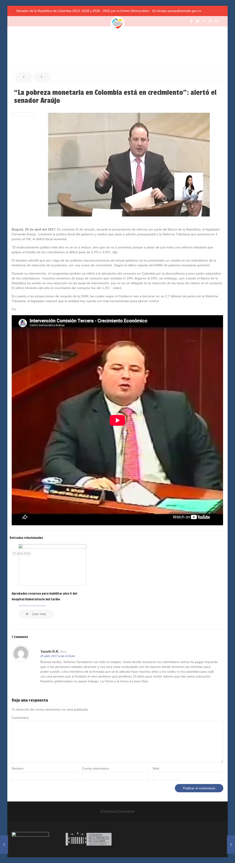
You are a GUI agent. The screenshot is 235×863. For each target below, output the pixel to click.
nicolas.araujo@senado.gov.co (179, 11)
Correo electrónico (95, 768)
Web (156, 768)
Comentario (20, 718)
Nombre (17, 768)
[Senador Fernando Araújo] (117, 23)
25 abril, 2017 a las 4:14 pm (57, 656)
